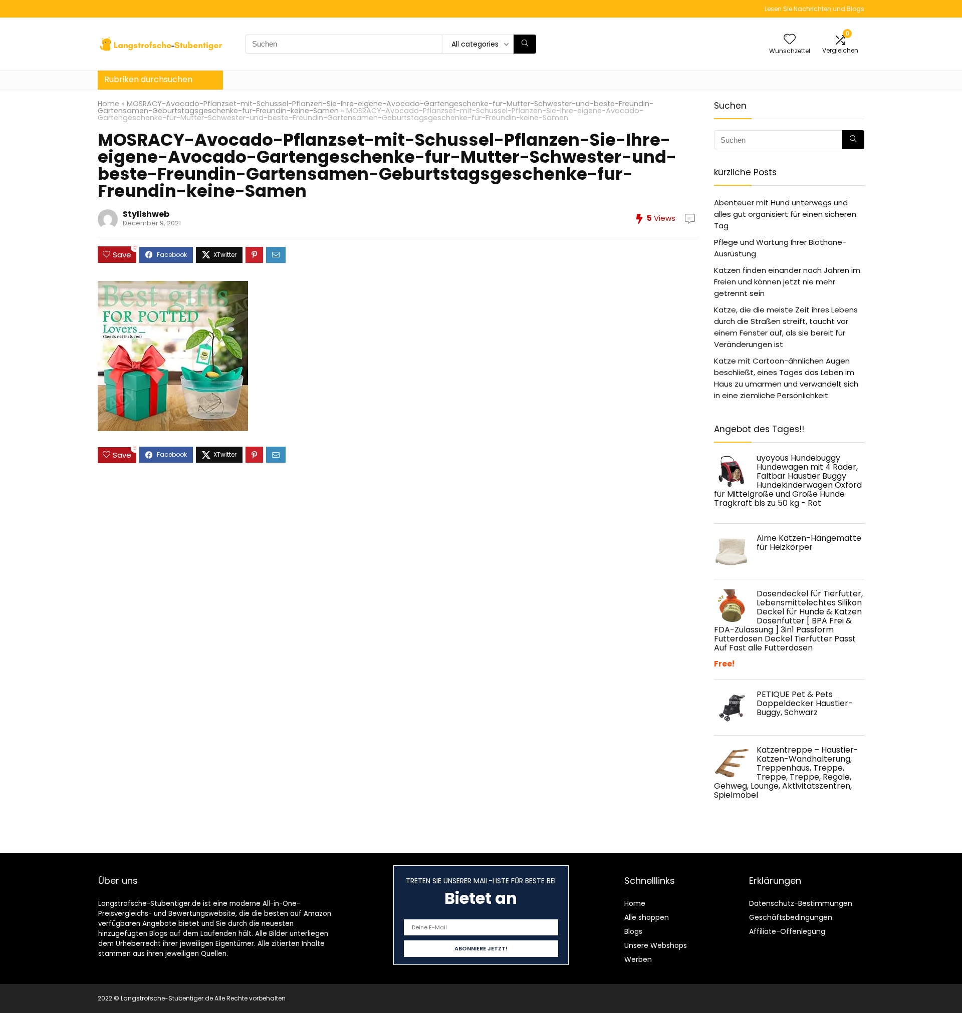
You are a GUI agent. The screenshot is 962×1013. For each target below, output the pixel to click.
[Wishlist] (790, 40)
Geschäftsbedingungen (790, 917)
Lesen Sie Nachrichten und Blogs (814, 9)
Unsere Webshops (655, 945)
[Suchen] (525, 44)
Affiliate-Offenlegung (787, 931)
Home (108, 104)
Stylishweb (146, 214)
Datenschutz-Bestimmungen (800, 903)
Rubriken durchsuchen (148, 79)
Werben (638, 959)
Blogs (633, 931)
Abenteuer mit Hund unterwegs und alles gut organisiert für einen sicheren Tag (785, 214)
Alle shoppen (646, 917)
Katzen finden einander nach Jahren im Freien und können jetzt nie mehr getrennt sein (787, 281)
